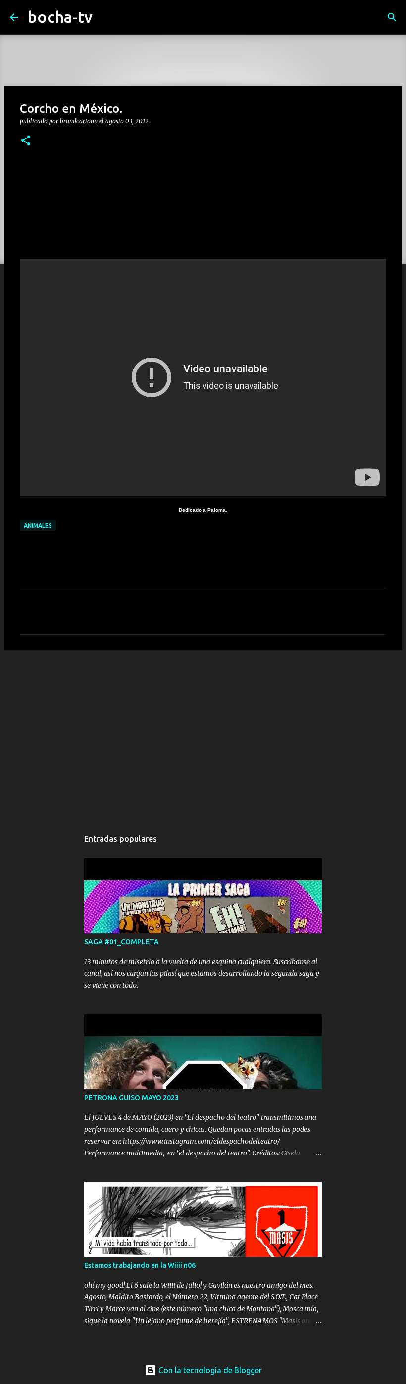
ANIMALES (38, 525)
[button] (26, 141)
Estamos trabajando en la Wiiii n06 (140, 1265)
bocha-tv (60, 17)
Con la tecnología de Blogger (209, 1370)
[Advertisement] (203, 734)
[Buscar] (106, 17)
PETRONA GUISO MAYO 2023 (131, 1098)
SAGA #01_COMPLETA (121, 942)
